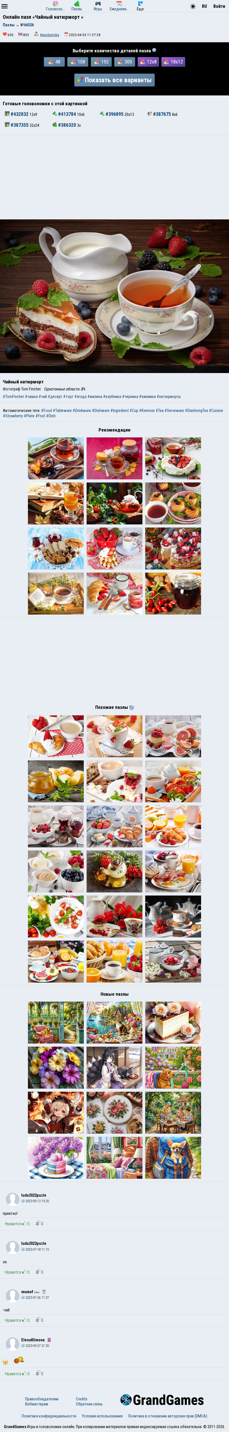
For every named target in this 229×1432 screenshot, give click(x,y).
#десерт (55, 396)
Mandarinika (49, 35)
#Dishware (100, 410)
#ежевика (147, 396)
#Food (46, 410)
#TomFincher (13, 396)
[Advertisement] (114, 177)
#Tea (160, 410)
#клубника (112, 396)
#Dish (51, 415)
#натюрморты (169, 396)
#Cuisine (216, 410)
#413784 (67, 114)
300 (128, 62)
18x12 (177, 62)
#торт (68, 396)
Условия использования (102, 1416)
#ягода (80, 396)
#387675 (162, 114)
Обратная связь (89, 1404)
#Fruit (40, 415)
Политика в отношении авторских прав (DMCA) (167, 1416)
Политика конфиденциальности (49, 1416)
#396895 (114, 114)
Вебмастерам (36, 1404)
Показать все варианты (118, 80)
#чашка (31, 396)
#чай (43, 396)
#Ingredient (119, 410)
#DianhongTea (196, 410)
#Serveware (174, 410)
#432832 (19, 114)
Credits (81, 1398)
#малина (94, 396)
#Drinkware (82, 410)
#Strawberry (13, 415)
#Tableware (62, 410)
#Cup (134, 410)
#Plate (29, 415)
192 (105, 62)
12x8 (152, 62)
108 (81, 62)
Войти (219, 6)
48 (57, 62)
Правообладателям (41, 1398)
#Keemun (147, 410)
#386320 (67, 125)
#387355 (19, 125)
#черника (130, 396)
